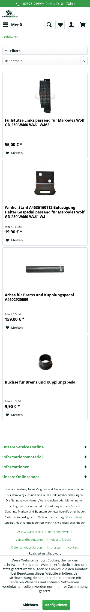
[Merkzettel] (60, 24)
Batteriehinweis (58, 532)
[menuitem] (12, 24)
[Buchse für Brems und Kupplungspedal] (45, 358)
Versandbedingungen (30, 539)
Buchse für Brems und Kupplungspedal (41, 382)
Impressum (55, 547)
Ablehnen (30, 605)
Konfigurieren (56, 605)
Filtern (15, 50)
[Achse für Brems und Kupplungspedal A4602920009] (45, 270)
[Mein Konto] (71, 24)
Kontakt (73, 547)
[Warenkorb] (82, 24)
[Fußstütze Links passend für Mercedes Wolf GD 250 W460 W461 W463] (45, 96)
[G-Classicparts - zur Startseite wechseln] (10, 14)
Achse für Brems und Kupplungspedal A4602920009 (39, 297)
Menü (16, 24)
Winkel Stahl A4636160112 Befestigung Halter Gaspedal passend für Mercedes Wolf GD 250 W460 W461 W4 (44, 212)
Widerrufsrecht (60, 539)
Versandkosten (75, 517)
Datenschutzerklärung (26, 547)
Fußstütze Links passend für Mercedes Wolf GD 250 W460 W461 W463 (44, 122)
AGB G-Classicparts (30, 532)
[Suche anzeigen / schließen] (48, 24)
